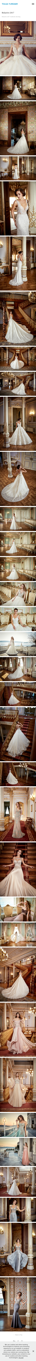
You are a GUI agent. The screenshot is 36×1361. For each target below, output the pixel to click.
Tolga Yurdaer (10, 3)
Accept (21, 1358)
